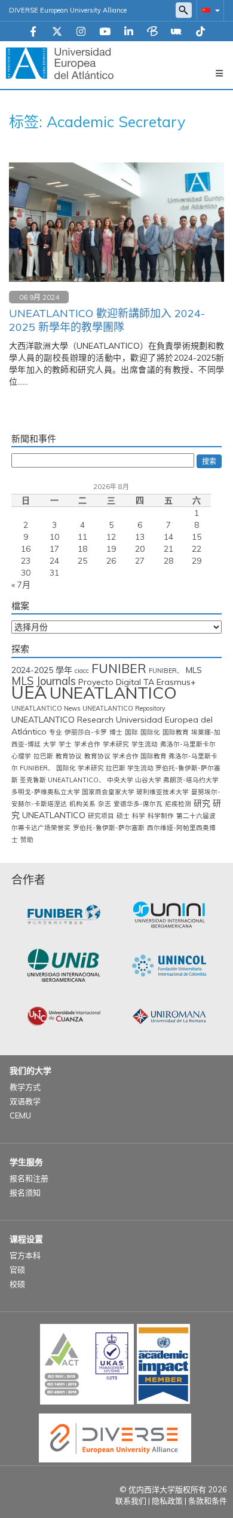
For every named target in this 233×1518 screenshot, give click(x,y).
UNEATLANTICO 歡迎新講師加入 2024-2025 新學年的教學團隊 (107, 320)
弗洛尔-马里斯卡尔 (188, 744)
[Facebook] (33, 32)
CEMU (20, 1115)
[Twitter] (57, 32)
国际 (131, 732)
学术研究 (116, 744)
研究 (202, 803)
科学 (138, 816)
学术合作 (87, 744)
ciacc (82, 670)
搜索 (209, 461)
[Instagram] (80, 32)
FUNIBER (118, 668)
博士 (115, 732)
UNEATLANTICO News (45, 708)
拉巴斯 (43, 756)
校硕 (17, 1284)
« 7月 (20, 584)
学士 (65, 744)
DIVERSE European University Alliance (68, 10)
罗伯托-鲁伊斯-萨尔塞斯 (109, 827)
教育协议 (69, 756)
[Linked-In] (128, 32)
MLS (194, 670)
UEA (29, 692)
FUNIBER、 (166, 670)
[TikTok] (200, 32)
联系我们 (130, 1500)
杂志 (104, 804)
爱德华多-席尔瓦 (138, 804)
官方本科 (25, 1255)
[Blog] (152, 32)
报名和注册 (29, 1178)
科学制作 (161, 816)
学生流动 (144, 744)
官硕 (17, 1269)
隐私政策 (167, 1500)
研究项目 (101, 816)
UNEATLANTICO (113, 692)
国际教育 (176, 732)
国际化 (150, 732)
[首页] (60, 62)
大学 (49, 744)
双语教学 (25, 1101)
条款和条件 (207, 1500)
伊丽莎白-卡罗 (86, 732)
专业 (55, 732)
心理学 (21, 756)
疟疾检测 (178, 804)
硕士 (123, 816)
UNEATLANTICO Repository (123, 708)
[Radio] (176, 32)
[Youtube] (105, 32)
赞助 (26, 839)
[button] (208, 9)
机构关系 (82, 804)
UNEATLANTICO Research (62, 719)
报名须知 (25, 1192)
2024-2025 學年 (41, 670)
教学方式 (25, 1087)
